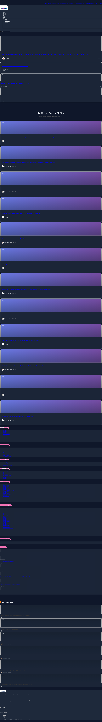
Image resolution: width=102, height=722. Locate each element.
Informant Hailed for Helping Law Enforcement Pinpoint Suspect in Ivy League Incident (11, 553)
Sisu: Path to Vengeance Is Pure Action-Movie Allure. (7, 561)
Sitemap (22, 719)
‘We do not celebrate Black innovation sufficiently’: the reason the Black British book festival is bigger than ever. (25, 187)
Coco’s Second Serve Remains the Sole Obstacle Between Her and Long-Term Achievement (20, 391)
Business (4, 14)
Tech (5, 26)
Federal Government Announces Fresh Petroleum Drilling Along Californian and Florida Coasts (16, 684)
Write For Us (18, 719)
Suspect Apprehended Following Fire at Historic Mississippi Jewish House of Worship (19, 264)
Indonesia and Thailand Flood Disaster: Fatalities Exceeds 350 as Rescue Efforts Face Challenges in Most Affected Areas (26, 289)
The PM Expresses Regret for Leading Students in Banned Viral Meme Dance (18, 314)
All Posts (4, 13)
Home (4, 12)
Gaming (6, 19)
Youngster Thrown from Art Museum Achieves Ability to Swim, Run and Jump (10, 584)
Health (6, 20)
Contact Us (4, 28)
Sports (6, 25)
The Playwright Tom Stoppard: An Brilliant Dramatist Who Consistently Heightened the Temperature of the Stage (22, 702)
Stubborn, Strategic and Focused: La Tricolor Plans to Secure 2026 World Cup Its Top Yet (53, 3)
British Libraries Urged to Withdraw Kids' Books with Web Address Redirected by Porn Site (21, 213)
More (3, 18)
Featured (4, 17)
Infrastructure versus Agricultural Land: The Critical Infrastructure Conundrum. (16, 83)
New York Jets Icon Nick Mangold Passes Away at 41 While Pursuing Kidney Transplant (18, 704)
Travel (6, 27)
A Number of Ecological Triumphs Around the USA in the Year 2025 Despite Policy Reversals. (21, 340)
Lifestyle (6, 22)
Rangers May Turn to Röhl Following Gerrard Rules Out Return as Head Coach (14, 643)
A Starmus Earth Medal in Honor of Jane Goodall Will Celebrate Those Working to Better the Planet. (19, 700)
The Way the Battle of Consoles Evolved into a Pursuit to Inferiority (26, 3)
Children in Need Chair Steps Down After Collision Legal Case (12, 97)
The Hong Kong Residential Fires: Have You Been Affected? (14, 238)
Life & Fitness (7, 21)
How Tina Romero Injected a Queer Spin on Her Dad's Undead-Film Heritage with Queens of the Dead (23, 365)
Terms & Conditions (28, 719)
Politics (6, 24)
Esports (4, 15)
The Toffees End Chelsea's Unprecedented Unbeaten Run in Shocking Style (17, 416)
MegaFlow (6, 719)
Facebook (4, 715)
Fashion (4, 16)
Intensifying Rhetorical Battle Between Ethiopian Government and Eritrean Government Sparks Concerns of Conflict (22, 703)
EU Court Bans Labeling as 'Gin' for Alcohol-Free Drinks (15, 66)
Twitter (4, 716)
